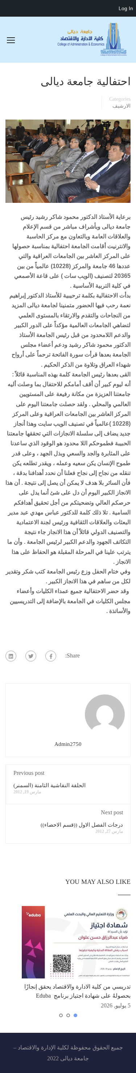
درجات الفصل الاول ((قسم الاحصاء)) (82, 825)
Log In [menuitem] (126, 8)
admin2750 (68, 744)
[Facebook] (50, 656)
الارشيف (121, 106)
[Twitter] (30, 656)
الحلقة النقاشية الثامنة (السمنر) (49, 785)
